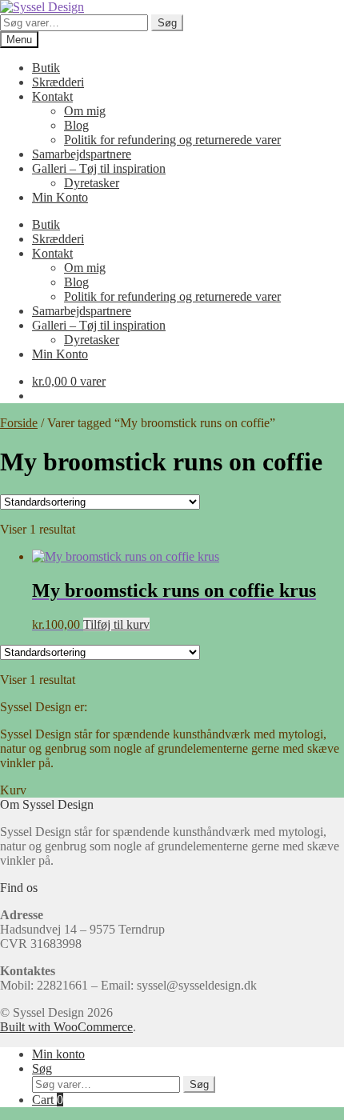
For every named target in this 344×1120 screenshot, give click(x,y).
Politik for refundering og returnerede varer (172, 139)
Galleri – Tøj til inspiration (99, 168)
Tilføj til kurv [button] (116, 624)
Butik (46, 67)
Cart (47, 1099)
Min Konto (60, 197)
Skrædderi (58, 82)
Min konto (58, 1054)
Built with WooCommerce (66, 1027)
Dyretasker (91, 183)
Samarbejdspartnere (81, 154)
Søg (167, 23)
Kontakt (52, 96)
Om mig (85, 111)
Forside (19, 423)
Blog (76, 125)
